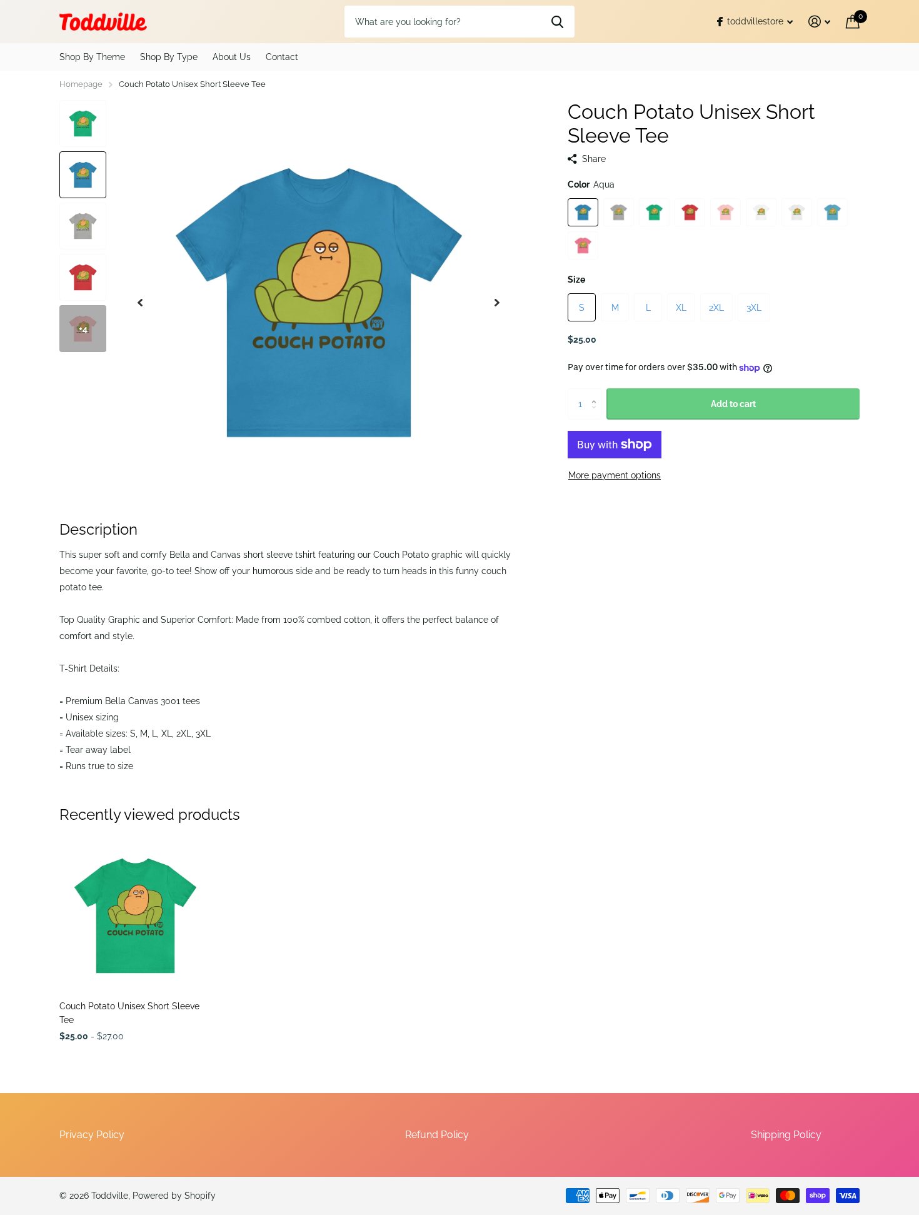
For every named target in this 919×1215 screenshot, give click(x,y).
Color (591, 184)
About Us (232, 57)
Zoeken (557, 21)
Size (576, 280)
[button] (140, 302)
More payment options (614, 475)
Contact (282, 57)
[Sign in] (819, 22)
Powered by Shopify (174, 1196)
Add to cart (733, 404)
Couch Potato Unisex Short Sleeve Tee (129, 1012)
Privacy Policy (91, 1135)
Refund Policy (437, 1135)
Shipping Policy (786, 1135)
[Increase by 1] (597, 393)
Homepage (81, 84)
